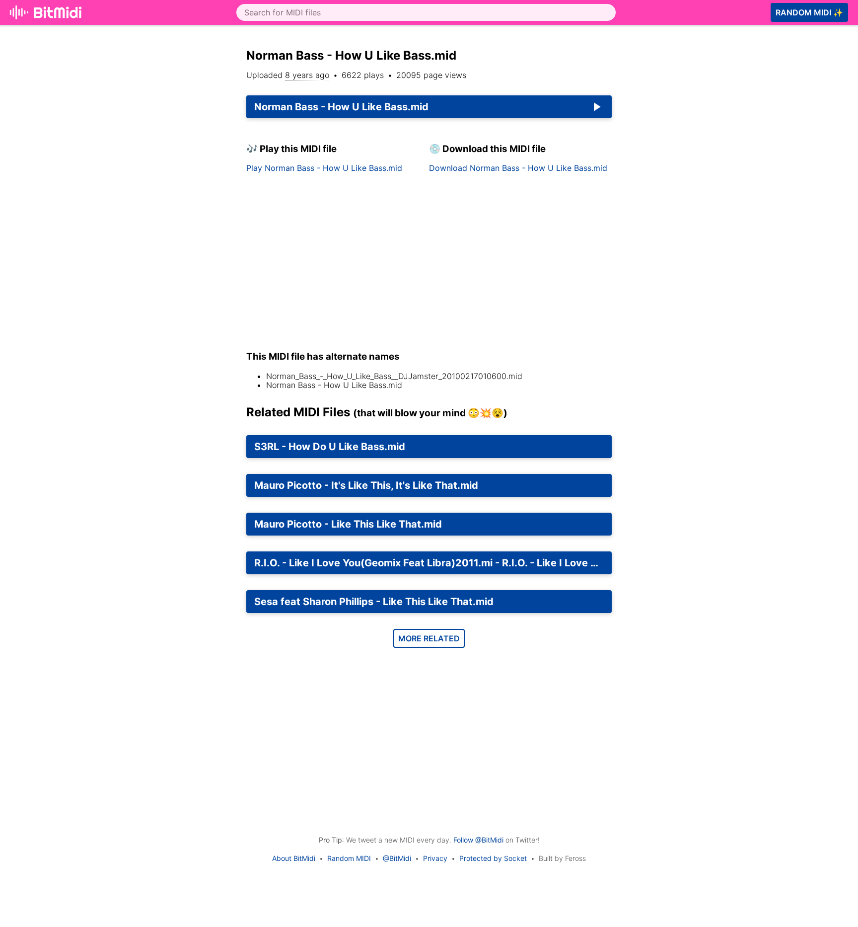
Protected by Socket (493, 858)
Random (809, 12)
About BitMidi (293, 858)
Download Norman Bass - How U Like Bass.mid (518, 168)
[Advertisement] (711, 164)
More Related (429, 638)
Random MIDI (349, 858)
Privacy (435, 858)
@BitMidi (397, 858)
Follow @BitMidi (478, 840)
